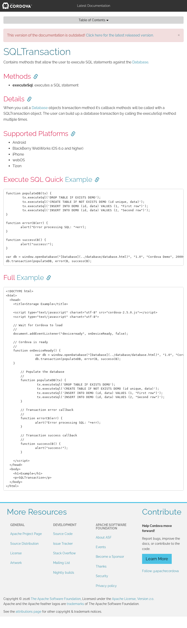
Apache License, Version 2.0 (132, 599)
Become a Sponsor (110, 556)
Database (140, 62)
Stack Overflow (64, 553)
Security (102, 576)
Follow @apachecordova (160, 571)
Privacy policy (106, 586)
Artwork (16, 563)
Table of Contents (92, 20)
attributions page (28, 611)
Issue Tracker (63, 543)
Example (78, 179)
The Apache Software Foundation (56, 599)
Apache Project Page (26, 534)
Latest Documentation (93, 6)
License (16, 553)
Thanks (101, 566)
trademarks (75, 604)
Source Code (63, 534)
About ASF (104, 537)
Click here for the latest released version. (120, 35)
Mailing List (61, 563)
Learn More (157, 558)
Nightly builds (63, 572)
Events (101, 547)
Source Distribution (24, 543)
